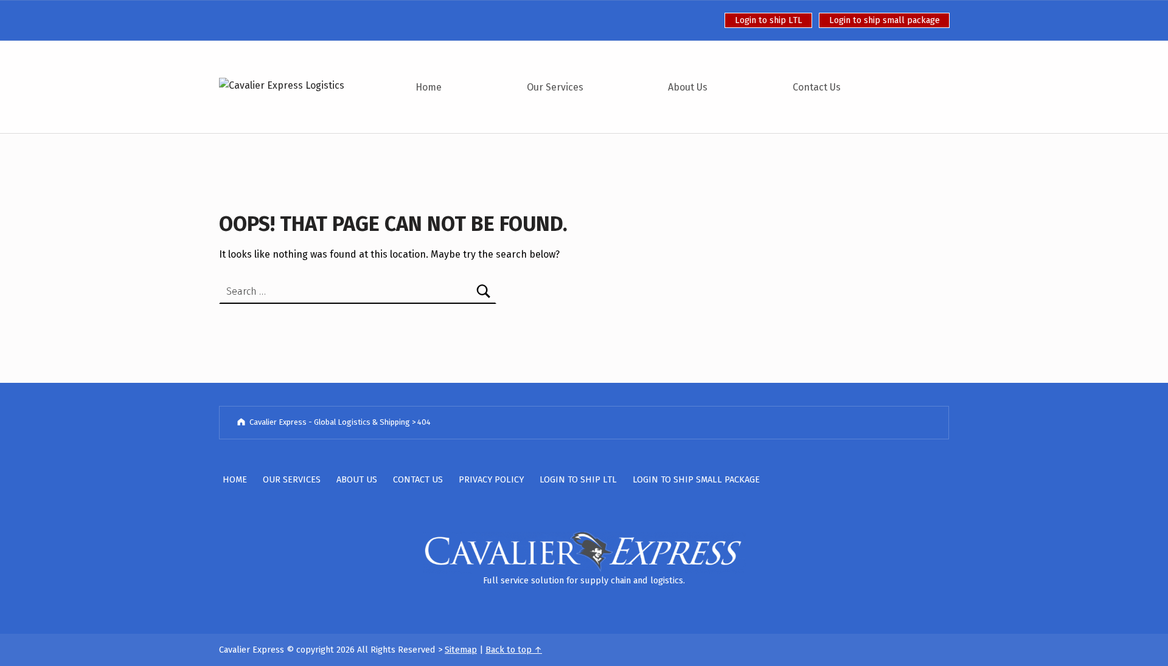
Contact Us (817, 87)
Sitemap (461, 649)
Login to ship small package (884, 20)
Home (428, 87)
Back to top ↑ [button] (513, 649)
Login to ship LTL (768, 20)
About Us (687, 87)
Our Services (555, 87)
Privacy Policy (491, 479)
